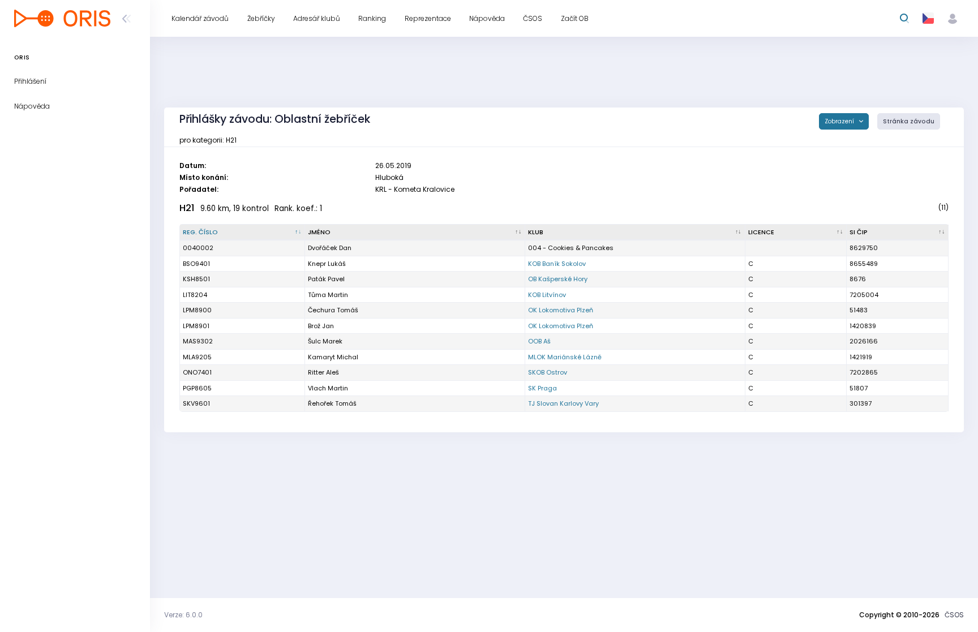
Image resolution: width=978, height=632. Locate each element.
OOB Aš (539, 341)
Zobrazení (840, 121)
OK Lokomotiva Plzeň (560, 310)
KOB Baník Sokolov (557, 263)
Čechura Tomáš (333, 310)
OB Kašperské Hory (557, 278)
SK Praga (542, 388)
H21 (187, 207)
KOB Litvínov (547, 294)
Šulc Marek (325, 341)
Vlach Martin (328, 388)
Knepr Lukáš (327, 263)
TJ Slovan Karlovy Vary (563, 403)
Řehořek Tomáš (332, 403)
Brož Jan (321, 325)
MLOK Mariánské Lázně (565, 357)
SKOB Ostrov (547, 372)
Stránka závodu (908, 121)
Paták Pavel (326, 278)
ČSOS (954, 615)
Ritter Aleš (323, 372)
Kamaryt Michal (333, 357)
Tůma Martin (328, 294)
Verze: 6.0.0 (183, 615)
